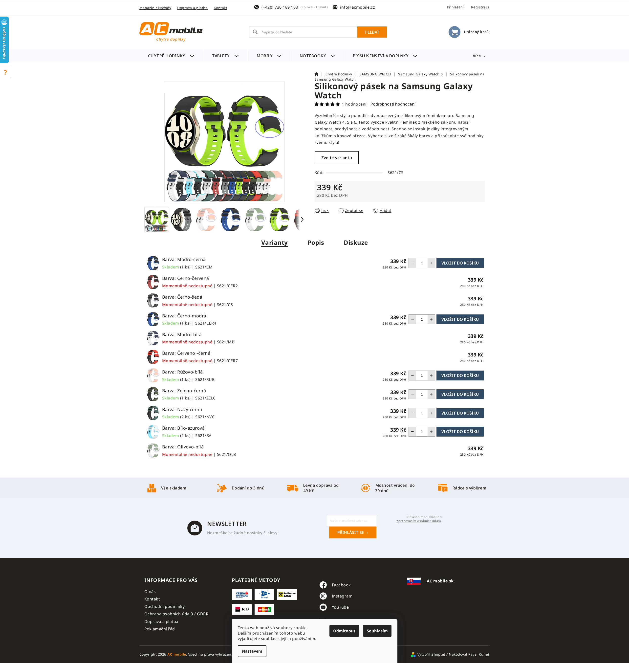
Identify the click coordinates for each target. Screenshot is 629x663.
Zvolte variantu (336, 157)
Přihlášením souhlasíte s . (419, 519)
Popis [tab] (316, 242)
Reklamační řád (159, 629)
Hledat (372, 32)
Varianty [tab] (274, 242)
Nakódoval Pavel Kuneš (469, 654)
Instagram (342, 596)
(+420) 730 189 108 (279, 7)
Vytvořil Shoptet (431, 654)
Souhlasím (377, 631)
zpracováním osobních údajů (418, 521)
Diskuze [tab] (356, 242)
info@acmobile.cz (357, 7)
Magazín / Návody (155, 7)
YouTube (340, 607)
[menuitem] (171, 56)
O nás (150, 591)
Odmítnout (344, 631)
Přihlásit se (350, 532)
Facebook (341, 585)
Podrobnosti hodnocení (392, 104)
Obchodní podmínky (164, 606)
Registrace (480, 7)
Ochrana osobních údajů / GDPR (176, 614)
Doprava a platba (192, 7)
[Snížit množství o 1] (412, 263)
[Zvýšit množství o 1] (431, 263)
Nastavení (252, 651)
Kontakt (220, 7)
